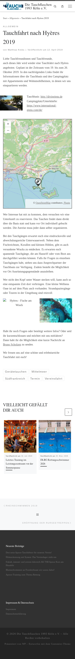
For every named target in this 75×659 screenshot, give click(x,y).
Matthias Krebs (16, 50)
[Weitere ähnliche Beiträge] (68, 412)
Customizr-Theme (61, 644)
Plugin (66, 202)
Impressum (11, 609)
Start (5, 18)
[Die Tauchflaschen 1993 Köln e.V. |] (13, 5)
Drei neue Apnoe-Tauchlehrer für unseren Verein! (29, 552)
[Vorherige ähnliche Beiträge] (60, 412)
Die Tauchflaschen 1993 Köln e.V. (38, 633)
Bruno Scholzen (12, 344)
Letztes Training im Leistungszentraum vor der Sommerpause (19, 463)
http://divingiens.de (51, 96)
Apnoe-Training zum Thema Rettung (23, 574)
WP (24, 644)
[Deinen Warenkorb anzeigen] (62, 6)
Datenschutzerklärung (16, 614)
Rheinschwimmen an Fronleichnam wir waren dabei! (30, 570)
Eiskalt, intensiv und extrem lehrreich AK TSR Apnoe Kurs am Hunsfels (35, 563)
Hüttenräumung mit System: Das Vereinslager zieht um (31, 557)
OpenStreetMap (43, 202)
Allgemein (14, 18)
